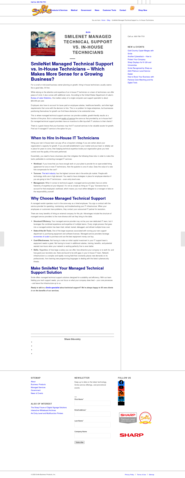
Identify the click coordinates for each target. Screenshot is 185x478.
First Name (79, 399)
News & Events (37, 393)
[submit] (75, 396)
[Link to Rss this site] (144, 2)
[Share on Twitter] (34, 346)
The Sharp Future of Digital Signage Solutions (49, 407)
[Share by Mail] (34, 353)
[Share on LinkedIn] (34, 349)
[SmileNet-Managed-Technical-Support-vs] (43, 44)
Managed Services (38, 387)
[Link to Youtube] (152, 2)
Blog (88, 32)
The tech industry (49, 173)
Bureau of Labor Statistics (41, 98)
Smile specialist (52, 287)
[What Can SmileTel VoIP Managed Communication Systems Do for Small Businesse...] (183, 239)
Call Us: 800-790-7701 (38, 2)
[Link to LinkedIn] (148, 2)
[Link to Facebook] (136, 2)
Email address (80, 410)
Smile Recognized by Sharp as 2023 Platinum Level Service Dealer (140, 71)
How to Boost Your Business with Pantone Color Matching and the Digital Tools (141, 79)
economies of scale (41, 236)
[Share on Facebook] (34, 342)
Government (35, 390)
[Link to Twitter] (140, 2)
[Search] (151, 10)
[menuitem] (37, 10)
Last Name (79, 421)
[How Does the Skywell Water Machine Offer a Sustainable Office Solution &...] (2, 239)
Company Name (80, 431)
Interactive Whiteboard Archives (43, 410)
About (33, 381)
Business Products (38, 384)
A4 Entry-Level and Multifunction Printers (47, 413)
